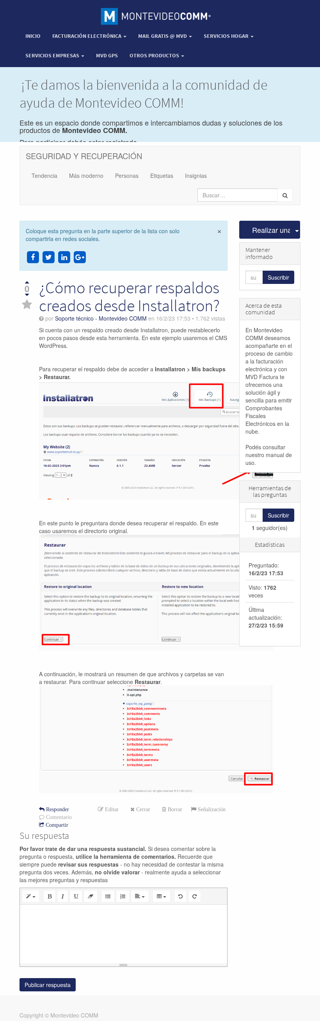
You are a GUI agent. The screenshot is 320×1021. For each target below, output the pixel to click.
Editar (111, 809)
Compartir (56, 825)
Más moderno (86, 175)
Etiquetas (161, 175)
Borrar (174, 809)
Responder (56, 809)
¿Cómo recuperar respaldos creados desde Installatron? (129, 296)
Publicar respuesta (48, 985)
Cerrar (142, 809)
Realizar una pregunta (271, 230)
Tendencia (44, 175)
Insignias (196, 175)
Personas (127, 175)
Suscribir (278, 277)
